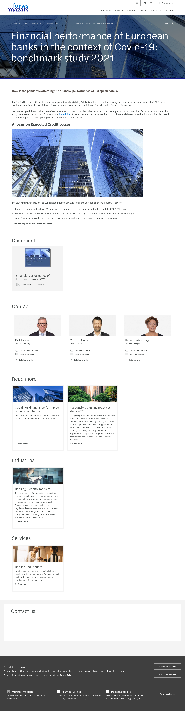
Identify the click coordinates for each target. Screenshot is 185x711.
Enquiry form (150, 655)
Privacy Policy (66, 675)
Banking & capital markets (32, 489)
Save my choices (167, 694)
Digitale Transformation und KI (90, 655)
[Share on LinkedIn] (166, 23)
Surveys (65, 23)
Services (119, 10)
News (26, 23)
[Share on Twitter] (172, 23)
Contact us (171, 10)
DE (151, 3)
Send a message (26, 354)
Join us (142, 10)
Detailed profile (26, 359)
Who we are (156, 10)
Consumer (15, 655)
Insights (131, 10)
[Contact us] (30, 626)
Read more (23, 443)
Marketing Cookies (121, 692)
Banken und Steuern (28, 566)
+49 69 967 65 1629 (138, 350)
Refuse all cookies (167, 674)
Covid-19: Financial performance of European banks (37, 409)
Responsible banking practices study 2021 (90, 409)
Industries (106, 10)
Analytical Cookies (71, 692)
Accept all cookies (167, 666)
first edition (64, 114)
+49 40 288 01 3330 (28, 350)
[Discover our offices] (113, 626)
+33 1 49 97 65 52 (82, 350)
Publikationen (52, 23)
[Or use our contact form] (155, 626)
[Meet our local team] (71, 626)
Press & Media (37, 23)
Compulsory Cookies (22, 692)
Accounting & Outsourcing (55, 655)
